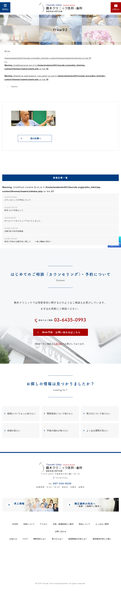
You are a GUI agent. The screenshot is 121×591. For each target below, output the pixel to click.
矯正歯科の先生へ (88, 504)
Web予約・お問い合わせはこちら (61, 332)
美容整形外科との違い (102, 539)
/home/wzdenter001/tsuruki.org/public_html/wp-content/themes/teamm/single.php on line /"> (55, 69)
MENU (5, 9)
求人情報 (19, 503)
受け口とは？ (57, 539)
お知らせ (13, 539)
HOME (15, 524)
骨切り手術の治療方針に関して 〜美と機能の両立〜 (28, 240)
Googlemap (62, 478)
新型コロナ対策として (13, 208)
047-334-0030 (60, 483)
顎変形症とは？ (40, 539)
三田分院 (58, 343)
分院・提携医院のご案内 (63, 524)
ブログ (25, 539)
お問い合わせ (60, 531)
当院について (29, 524)
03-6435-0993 (62, 320)
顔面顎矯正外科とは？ (77, 539)
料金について (84, 524)
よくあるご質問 (102, 524)
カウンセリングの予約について (17, 198)
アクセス (44, 524)
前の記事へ (35, 138)
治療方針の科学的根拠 (13, 229)
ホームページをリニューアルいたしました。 (23, 219)
